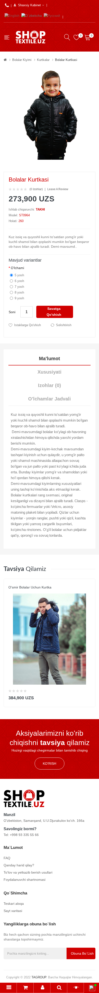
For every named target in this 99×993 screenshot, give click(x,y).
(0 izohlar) (36, 189)
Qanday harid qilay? (19, 865)
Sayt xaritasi (13, 911)
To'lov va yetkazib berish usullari (28, 872)
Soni (12, 312)
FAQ (7, 858)
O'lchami (17, 268)
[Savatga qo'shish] (89, 697)
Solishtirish (63, 325)
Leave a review (57, 189)
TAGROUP (38, 977)
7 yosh (19, 286)
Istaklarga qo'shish (27, 325)
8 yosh (19, 292)
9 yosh (19, 298)
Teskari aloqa (14, 903)
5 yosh (19, 275)
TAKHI (40, 209)
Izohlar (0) (49, 385)
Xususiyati (49, 372)
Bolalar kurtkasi (66, 60)
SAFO (12, 592)
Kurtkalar (43, 60)
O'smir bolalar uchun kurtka (29, 587)
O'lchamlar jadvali (49, 398)
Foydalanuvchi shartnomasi (24, 879)
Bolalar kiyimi (21, 60)
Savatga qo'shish (54, 312)
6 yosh (19, 281)
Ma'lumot (49, 358)
